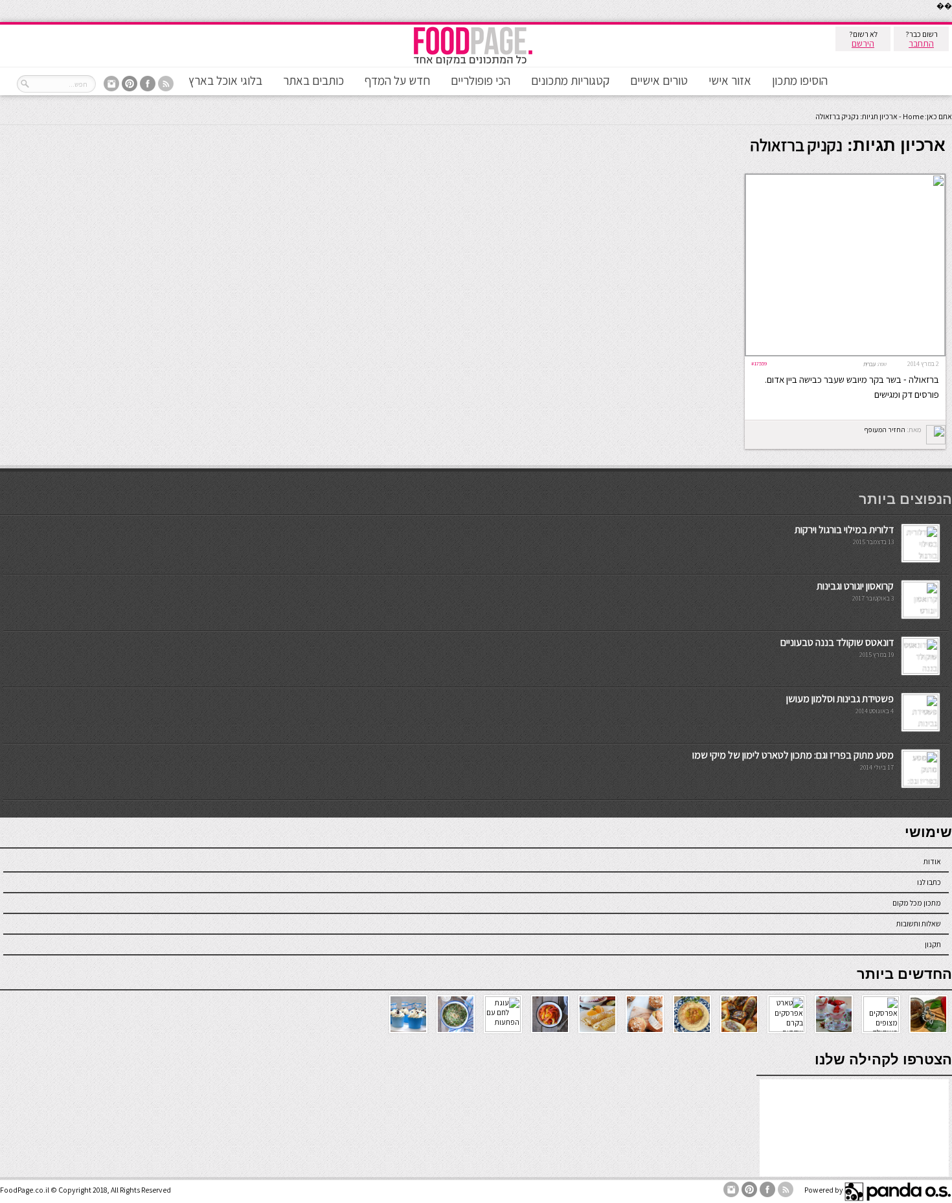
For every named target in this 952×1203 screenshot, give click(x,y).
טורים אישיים (659, 80)
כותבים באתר (313, 80)
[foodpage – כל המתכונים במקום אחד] (473, 64)
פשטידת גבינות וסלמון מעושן (840, 698)
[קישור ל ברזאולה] (845, 353)
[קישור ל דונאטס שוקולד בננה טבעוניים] (920, 671)
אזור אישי (729, 80)
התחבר (921, 43)
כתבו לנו (929, 882)
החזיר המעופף (884, 429)
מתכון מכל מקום (916, 903)
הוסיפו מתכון (800, 80)
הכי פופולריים (480, 80)
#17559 (759, 363)
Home (913, 116)
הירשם (863, 43)
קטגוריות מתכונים (570, 80)
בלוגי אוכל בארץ (225, 80)
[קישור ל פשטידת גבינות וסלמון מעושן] (920, 727)
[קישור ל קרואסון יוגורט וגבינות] (920, 614)
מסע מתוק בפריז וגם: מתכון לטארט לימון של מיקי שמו (793, 755)
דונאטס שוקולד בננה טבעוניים (837, 642)
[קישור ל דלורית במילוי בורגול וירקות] (920, 558)
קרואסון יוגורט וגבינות (855, 586)
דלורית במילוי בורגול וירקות (844, 529)
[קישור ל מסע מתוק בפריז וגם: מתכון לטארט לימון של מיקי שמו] (920, 783)
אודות (932, 861)
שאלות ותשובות (918, 923)
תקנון (933, 944)
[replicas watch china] (951, 19)
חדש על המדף (397, 80)
